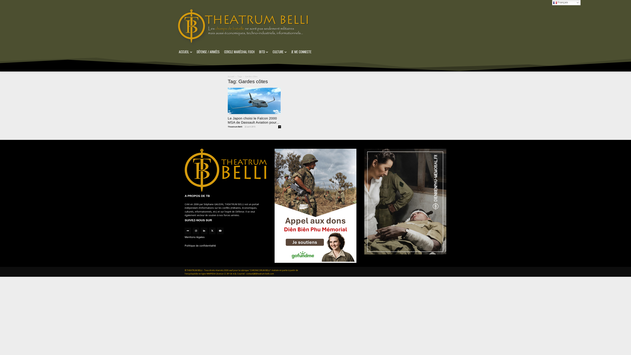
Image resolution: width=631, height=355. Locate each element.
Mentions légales (195, 237)
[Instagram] (196, 231)
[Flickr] (188, 231)
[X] (212, 231)
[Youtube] (220, 231)
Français (562, 2)
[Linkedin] (204, 231)
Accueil (231, 76)
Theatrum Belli (235, 126)
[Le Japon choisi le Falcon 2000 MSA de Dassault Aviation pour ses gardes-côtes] (254, 101)
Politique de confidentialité (200, 245)
